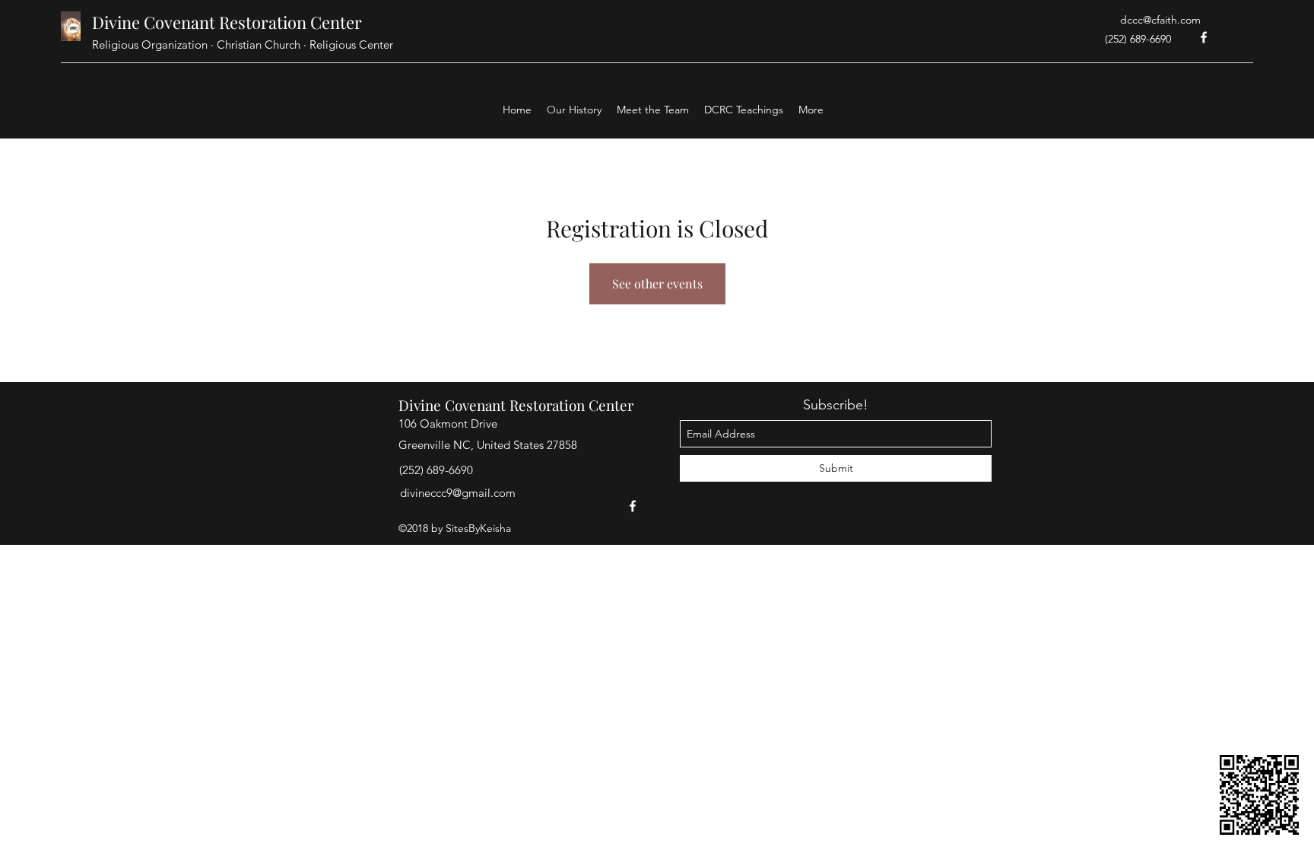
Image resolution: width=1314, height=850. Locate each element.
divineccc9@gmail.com (458, 492)
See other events (657, 283)
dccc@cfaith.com (1160, 20)
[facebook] (1203, 37)
